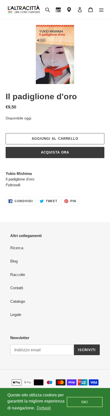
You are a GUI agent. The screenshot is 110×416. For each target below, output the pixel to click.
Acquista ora (55, 152)
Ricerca (16, 248)
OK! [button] (84, 402)
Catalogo (17, 301)
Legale (15, 314)
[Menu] (101, 9)
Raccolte (17, 274)
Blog (14, 261)
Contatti (16, 288)
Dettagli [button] (44, 408)
